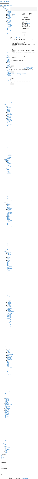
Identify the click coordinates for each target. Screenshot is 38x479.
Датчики (8, 14)
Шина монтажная (9, 384)
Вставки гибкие (8, 217)
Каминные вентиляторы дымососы (9, 300)
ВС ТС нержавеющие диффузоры (9, 124)
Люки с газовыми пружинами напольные (9, 182)
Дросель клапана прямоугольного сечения (9, 220)
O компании (3, 455)
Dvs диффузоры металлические (9, 113)
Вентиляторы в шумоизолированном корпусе (10, 290)
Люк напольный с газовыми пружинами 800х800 (18, 74)
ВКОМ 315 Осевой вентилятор (15, 80)
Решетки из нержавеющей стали (9, 200)
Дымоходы (5, 388)
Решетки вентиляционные (8, 185)
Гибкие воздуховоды (9, 73)
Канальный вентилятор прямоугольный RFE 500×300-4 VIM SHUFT (21, 68)
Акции (2, 466)
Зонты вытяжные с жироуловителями (8, 127)
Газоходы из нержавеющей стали (7, 391)
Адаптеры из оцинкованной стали (9, 50)
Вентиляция (5, 7)
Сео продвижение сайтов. (24, 478)
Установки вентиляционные (8, 252)
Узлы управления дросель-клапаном (9, 377)
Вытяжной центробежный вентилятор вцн (9, 297)
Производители (3, 463)
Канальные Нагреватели (7, 146)
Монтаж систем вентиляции (5, 459)
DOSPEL (28, 23)
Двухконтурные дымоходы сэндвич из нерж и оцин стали (7, 395)
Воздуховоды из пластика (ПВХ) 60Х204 (9, 54)
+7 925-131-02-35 (3, 5)
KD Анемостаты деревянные (9, 116)
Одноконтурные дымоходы (7, 409)
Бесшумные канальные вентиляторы (9, 286)
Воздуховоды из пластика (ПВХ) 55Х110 (9, 64)
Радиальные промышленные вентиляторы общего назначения (9, 343)
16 (23, 21)
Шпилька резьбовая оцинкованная (9, 386)
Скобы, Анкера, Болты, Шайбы (8, 362)
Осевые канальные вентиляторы (9, 329)
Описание (13, 37)
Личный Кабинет (4, 469)
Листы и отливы (5, 443)
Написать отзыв (26, 21)
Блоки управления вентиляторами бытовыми (9, 12)
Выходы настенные (9, 192)
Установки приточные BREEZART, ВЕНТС (9, 272)
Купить (24, 32)
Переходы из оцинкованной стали (9, 86)
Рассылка (2, 472)
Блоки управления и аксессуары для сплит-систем (7, 423)
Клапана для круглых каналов (8, 224)
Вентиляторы (7, 284)
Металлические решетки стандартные (9, 194)
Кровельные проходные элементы (9, 44)
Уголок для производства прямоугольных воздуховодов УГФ (9, 373)
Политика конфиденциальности (6, 460)
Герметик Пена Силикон (8, 350)
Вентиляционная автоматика (8, 9)
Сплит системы (6, 419)
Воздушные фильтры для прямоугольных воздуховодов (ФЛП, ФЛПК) (9, 212)
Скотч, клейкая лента (8, 365)
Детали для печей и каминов (7, 441)
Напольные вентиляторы (9, 326)
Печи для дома (6, 432)
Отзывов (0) (18, 37)
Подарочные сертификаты (5, 464)
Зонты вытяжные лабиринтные (9, 141)
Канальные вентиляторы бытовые (9, 303)
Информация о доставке (5, 456)
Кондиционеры (5, 417)
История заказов (4, 470)
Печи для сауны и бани (6, 434)
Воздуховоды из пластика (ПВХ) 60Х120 (9, 69)
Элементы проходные (7, 413)
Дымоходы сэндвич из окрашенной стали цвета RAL (7, 400)
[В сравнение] (24, 35)
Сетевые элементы (6, 203)
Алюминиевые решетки (9, 190)
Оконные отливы (6, 452)
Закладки (2, 471)
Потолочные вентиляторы (9, 337)
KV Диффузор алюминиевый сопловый (9, 120)
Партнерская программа (5, 465)
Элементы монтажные (7, 411)
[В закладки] (24, 34)
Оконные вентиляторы (9, 327)
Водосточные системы (7, 445)
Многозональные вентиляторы (10, 321)
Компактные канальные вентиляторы (9, 316)
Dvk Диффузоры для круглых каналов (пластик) (9, 109)
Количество (23, 28)
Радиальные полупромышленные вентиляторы (10, 339)
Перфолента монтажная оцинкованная (9, 358)
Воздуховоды (7, 47)
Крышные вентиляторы (9, 319)
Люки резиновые (7, 160)
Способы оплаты (4, 457)
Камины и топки (6, 430)
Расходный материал (7, 426)
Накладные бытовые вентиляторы (9, 323)
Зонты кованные (8, 144)
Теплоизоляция (9, 367)
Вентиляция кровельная (7, 40)
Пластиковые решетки (9, 197)
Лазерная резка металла (5, 458)
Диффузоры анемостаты (7, 105)
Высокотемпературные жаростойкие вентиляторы (11, 293)
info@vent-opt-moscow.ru (5, 476)
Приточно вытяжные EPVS (8, 258)
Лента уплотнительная (9, 356)
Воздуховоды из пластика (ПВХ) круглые (9, 59)
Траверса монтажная (9, 369)
